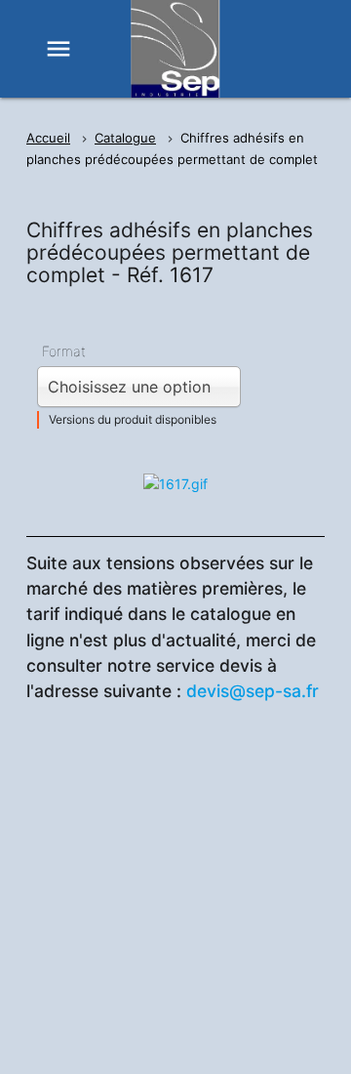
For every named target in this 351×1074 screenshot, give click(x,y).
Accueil (48, 137)
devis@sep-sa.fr (252, 691)
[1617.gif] (175, 483)
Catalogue (125, 137)
